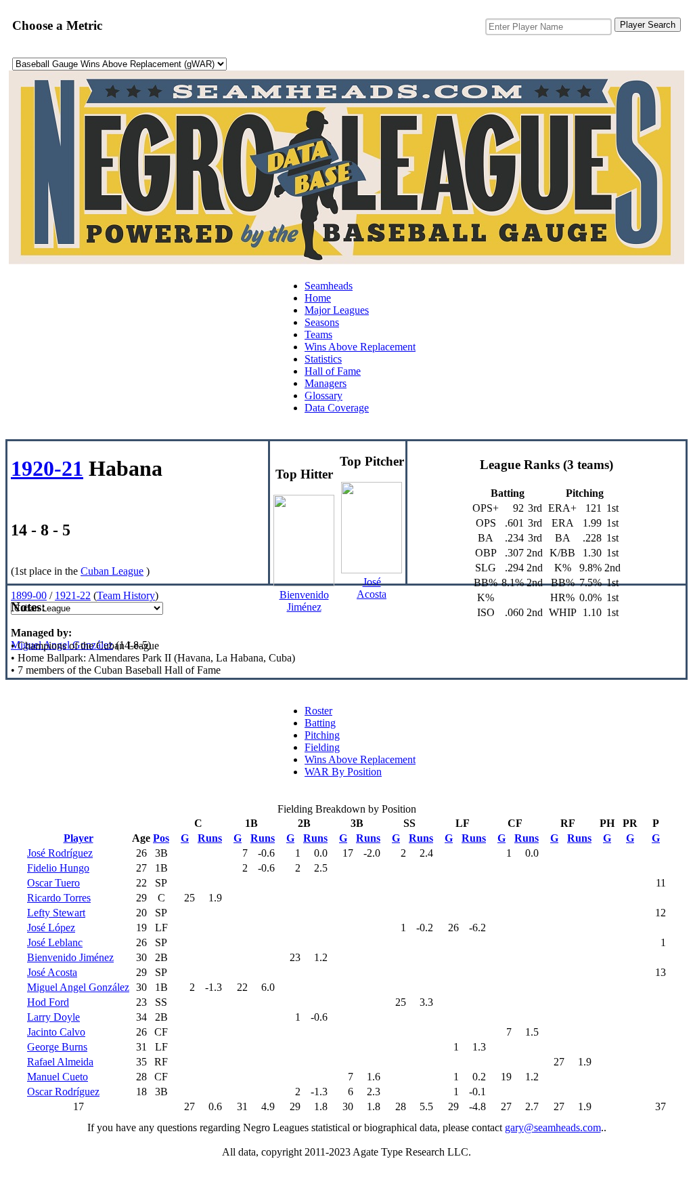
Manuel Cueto (57, 1076)
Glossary (323, 395)
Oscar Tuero (53, 883)
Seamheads (329, 285)
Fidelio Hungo (58, 868)
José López (51, 927)
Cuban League (112, 571)
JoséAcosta (371, 588)
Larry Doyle (53, 1017)
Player (78, 838)
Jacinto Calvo (56, 1032)
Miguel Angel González (62, 645)
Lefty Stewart (56, 912)
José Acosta (52, 972)
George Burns (57, 1047)
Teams (318, 334)
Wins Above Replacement (360, 346)
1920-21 (47, 468)
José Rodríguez (60, 853)
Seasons (322, 322)
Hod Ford (48, 1002)
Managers (325, 383)
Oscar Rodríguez (63, 1091)
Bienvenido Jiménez (70, 957)
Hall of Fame (333, 371)
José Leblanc (55, 942)
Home (318, 298)
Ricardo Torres (59, 897)
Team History (126, 595)
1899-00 (29, 595)
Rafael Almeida (60, 1061)
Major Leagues (337, 310)
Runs (210, 838)
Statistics (323, 359)
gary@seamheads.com (553, 1127)
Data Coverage (337, 407)
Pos (161, 838)
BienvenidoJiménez (304, 601)
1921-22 (73, 595)
